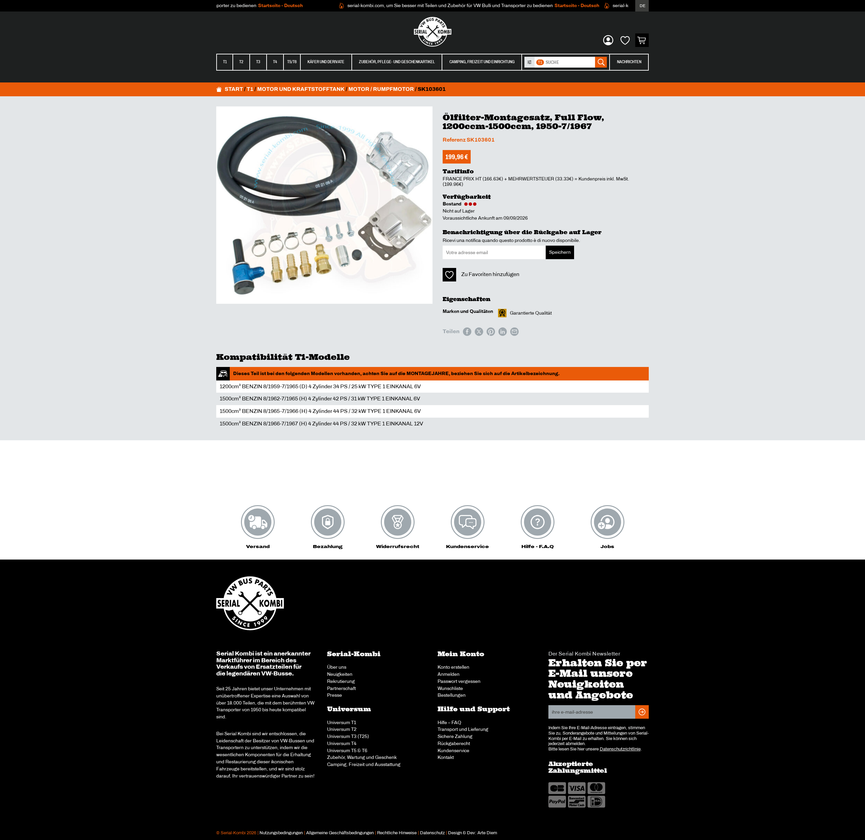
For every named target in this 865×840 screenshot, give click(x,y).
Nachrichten (629, 61)
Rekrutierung (341, 681)
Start (234, 89)
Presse (334, 695)
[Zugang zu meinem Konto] (608, 40)
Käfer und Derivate (325, 61)
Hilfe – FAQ (449, 722)
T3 (258, 61)
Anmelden (449, 674)
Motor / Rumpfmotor (381, 89)
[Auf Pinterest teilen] (491, 331)
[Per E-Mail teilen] (514, 331)
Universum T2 (341, 729)
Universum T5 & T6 (347, 750)
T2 (241, 61)
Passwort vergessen (459, 681)
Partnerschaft (341, 688)
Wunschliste (450, 688)
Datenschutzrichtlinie (620, 749)
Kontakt (446, 757)
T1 (225, 61)
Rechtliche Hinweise (397, 833)
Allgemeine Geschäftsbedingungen (340, 833)
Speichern (560, 252)
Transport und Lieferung (463, 729)
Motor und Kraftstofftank (301, 89)
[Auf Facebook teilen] (467, 331)
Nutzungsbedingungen (281, 833)
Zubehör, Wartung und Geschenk (362, 757)
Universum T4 (341, 743)
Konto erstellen (453, 667)
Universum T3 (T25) (348, 736)
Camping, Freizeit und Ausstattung (363, 764)
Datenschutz (432, 833)
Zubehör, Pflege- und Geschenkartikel (397, 61)
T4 (275, 61)
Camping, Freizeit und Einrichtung (482, 61)
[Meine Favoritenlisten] (625, 40)
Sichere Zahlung (455, 736)
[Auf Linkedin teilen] (502, 331)
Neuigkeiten (339, 674)
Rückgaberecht (454, 743)
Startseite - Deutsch (264, 5)
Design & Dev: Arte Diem (472, 833)
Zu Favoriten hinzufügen (490, 274)
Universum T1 (341, 722)
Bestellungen (452, 695)
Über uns (336, 667)
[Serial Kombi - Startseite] (432, 31)
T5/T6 (292, 61)
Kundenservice (453, 750)
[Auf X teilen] (479, 331)
